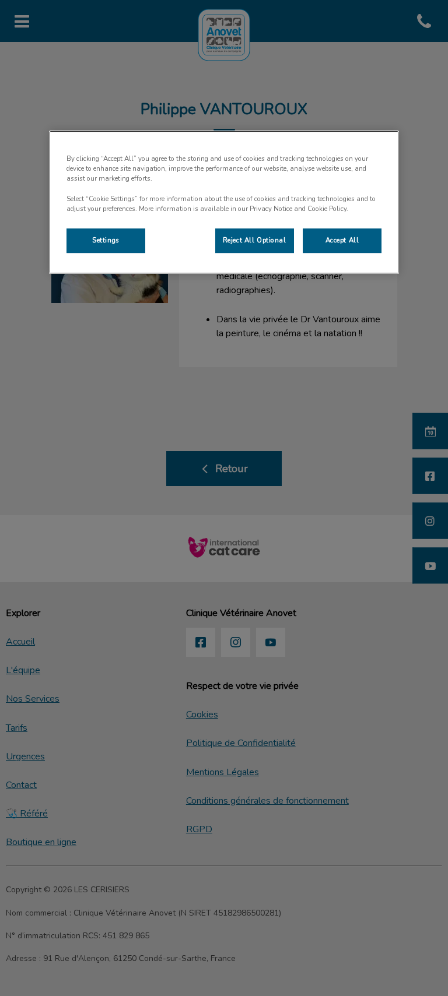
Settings (106, 240)
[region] (224, 202)
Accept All (342, 240)
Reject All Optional (254, 240)
